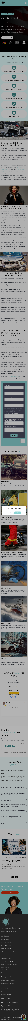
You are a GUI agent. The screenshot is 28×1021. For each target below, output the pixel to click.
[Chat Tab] (14, 510)
